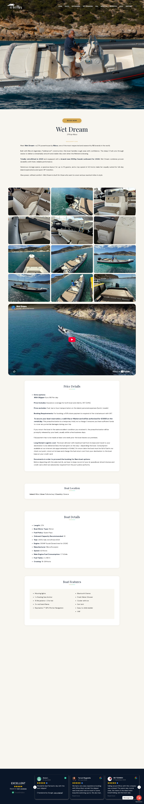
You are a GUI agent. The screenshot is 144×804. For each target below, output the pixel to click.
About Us (104, 6)
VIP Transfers (88, 6)
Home (60, 6)
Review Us (113, 6)
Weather (129, 6)
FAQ (96, 6)
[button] (139, 787)
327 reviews (22, 789)
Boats (67, 6)
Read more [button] (41, 796)
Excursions (76, 6)
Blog (121, 6)
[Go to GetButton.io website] (139, 802)
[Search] (136, 6)
